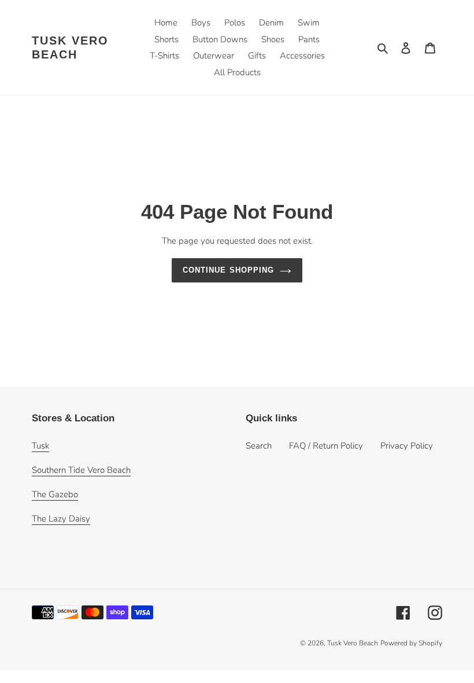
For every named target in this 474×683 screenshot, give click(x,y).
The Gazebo (55, 494)
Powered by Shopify (411, 643)
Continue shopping (228, 270)
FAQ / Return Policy (326, 445)
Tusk (40, 445)
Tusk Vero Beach (70, 47)
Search (259, 445)
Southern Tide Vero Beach (81, 470)
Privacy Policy (406, 445)
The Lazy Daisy (61, 518)
